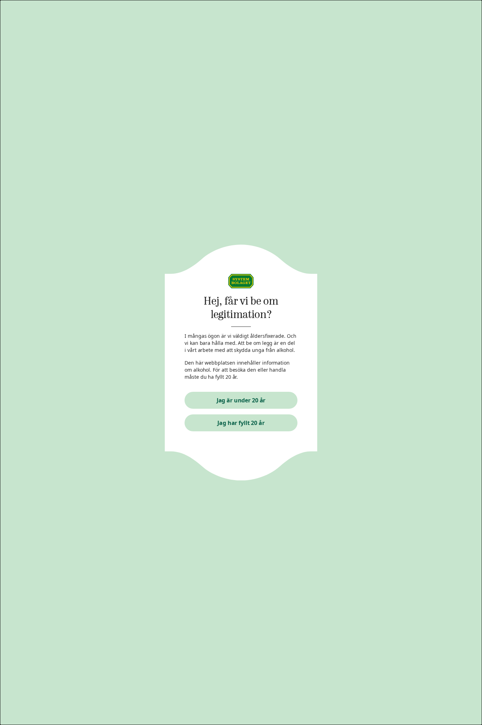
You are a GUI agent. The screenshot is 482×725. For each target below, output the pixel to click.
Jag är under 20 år (241, 400)
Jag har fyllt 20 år (241, 423)
